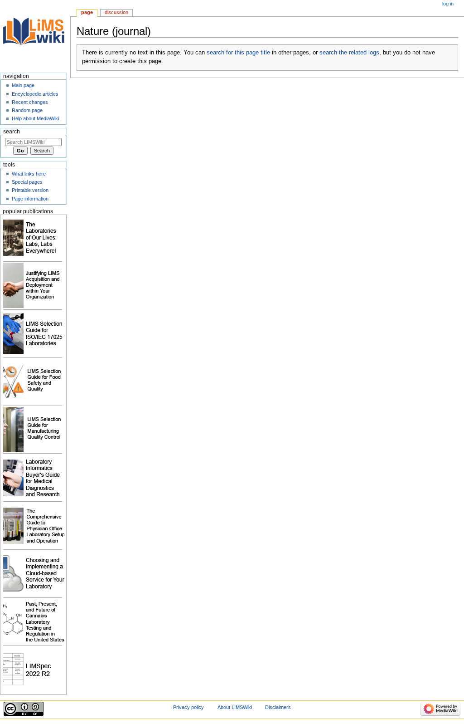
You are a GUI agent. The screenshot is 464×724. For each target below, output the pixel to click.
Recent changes (30, 102)
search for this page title (238, 52)
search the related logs (349, 52)
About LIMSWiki (235, 707)
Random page (27, 110)
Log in (448, 3)
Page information (30, 198)
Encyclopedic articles (35, 94)
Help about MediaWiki (35, 118)
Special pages (27, 182)
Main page (23, 85)
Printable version (30, 190)
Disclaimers (278, 707)
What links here (29, 173)
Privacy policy (188, 707)
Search (11, 131)
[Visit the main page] (35, 35)
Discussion (116, 12)
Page (87, 12)
